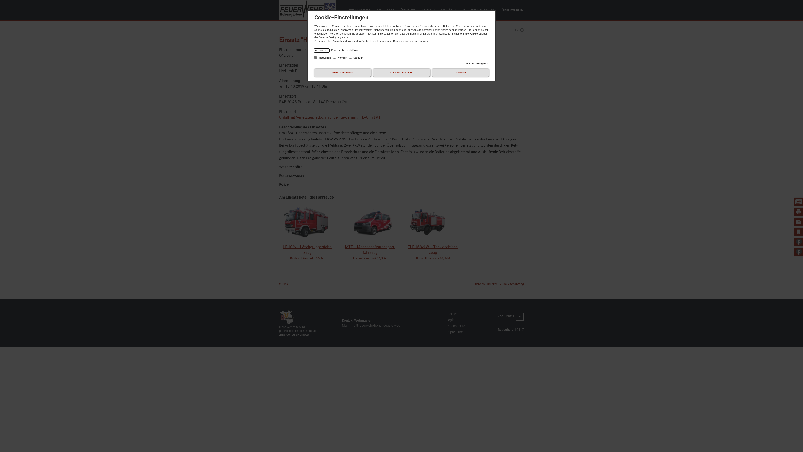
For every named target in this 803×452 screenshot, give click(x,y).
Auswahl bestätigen (401, 72)
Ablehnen (460, 72)
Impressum (321, 50)
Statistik (358, 57)
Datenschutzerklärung (345, 50)
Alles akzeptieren (342, 72)
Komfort (342, 57)
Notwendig (325, 57)
